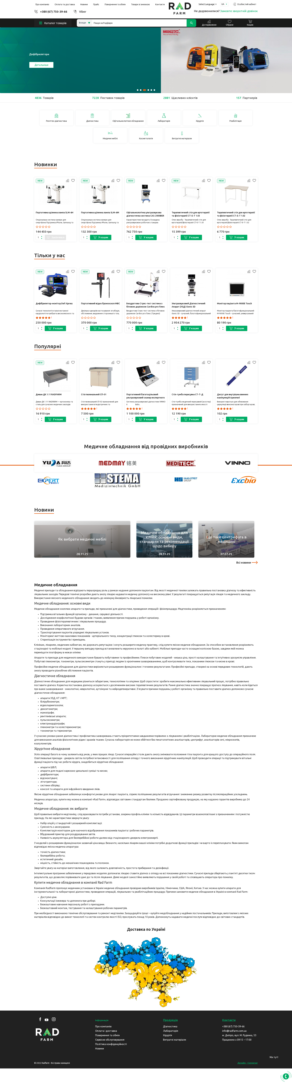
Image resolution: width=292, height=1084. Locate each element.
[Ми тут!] (285, 1058)
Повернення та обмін (115, 4)
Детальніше (41, 65)
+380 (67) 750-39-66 (53, 11)
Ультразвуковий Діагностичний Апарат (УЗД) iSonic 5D (188, 305)
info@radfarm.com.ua (234, 1030)
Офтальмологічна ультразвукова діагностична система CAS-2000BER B (145, 214)
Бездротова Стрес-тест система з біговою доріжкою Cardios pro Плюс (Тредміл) (145, 305)
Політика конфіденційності (111, 1044)
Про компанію (42, 4)
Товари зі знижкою (140, 4)
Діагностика (170, 1026)
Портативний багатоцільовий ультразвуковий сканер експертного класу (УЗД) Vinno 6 (145, 396)
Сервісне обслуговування (109, 1039)
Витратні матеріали (174, 1039)
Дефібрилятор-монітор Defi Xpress (54, 303)
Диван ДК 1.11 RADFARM (49, 394)
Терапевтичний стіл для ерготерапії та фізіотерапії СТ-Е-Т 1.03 (191, 214)
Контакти (160, 4)
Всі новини (243, 562)
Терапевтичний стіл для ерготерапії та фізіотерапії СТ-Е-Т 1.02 (236, 214)
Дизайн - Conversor (247, 1063)
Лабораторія (170, 1030)
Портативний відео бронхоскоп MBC (100, 303)
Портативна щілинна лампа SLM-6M (100, 212)
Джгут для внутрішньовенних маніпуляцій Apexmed (232, 396)
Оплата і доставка (106, 1030)
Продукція (170, 1020)
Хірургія (167, 1035)
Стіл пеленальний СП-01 (93, 394)
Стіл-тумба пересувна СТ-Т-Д (187, 394)
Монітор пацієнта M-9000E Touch (234, 303)
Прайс (96, 4)
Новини (84, 4)
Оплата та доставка (65, 4)
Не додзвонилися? (226, 11)
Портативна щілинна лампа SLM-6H (54, 212)
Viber (82, 11)
